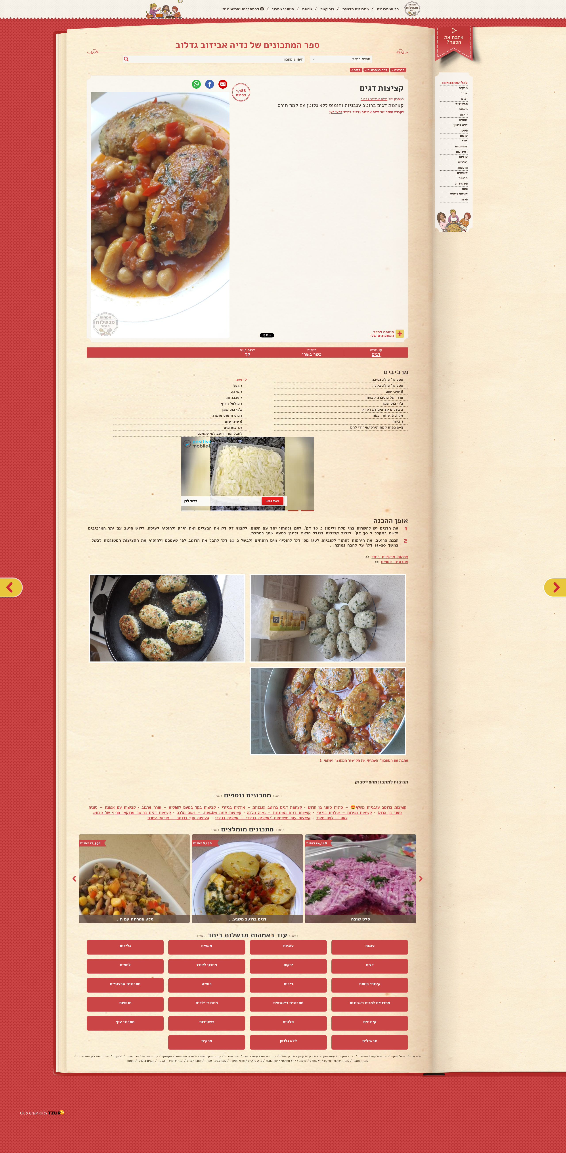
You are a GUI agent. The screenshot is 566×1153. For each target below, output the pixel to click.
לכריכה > (398, 70)
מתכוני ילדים (207, 1002)
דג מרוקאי (287, 1061)
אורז (464, 93)
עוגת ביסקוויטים (210, 1056)
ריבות (288, 983)
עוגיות (463, 157)
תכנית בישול (146, 1061)
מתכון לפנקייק (307, 1056)
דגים (464, 98)
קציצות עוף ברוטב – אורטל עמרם (178, 818)
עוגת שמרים (231, 1056)
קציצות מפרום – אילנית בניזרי (344, 813)
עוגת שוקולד (327, 1056)
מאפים (463, 109)
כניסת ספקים (379, 1056)
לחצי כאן (335, 112)
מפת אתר (415, 1056)
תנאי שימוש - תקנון (170, 1061)
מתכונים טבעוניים (125, 983)
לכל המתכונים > (376, 70)
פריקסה (117, 1056)
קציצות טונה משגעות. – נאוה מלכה (209, 813)
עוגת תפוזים (268, 1056)
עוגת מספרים (150, 1056)
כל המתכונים (388, 9)
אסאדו (130, 1061)
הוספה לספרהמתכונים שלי (382, 334)
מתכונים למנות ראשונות (370, 1002)
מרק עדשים (255, 1061)
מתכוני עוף (125, 1021)
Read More (272, 501)
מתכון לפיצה (287, 1056)
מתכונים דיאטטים (288, 1002)
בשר (465, 141)
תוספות (463, 167)
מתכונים (363, 1056)
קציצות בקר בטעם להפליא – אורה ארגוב (179, 807)
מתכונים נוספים (394, 562)
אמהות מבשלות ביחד (389, 557)
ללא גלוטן (460, 125)
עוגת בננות (102, 1056)
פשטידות (461, 183)
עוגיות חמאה (360, 1061)
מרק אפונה (132, 1056)
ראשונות (462, 151)
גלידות (125, 945)
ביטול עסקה (398, 1056)
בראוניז (301, 1061)
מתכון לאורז (206, 964)
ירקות (464, 114)
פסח (465, 189)
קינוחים (462, 173)
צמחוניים (461, 146)
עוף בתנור (272, 1061)
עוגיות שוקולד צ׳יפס (336, 1061)
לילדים (463, 162)
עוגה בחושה (250, 1056)
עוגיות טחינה (84, 1056)
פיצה (464, 199)
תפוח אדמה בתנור (186, 1056)
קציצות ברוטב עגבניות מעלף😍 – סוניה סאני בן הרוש (357, 807)
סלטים (463, 178)
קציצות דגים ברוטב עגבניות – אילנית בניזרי (262, 807)
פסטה (464, 130)
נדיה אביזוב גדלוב (374, 99)
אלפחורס (315, 1061)
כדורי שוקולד (346, 1056)
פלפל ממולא (237, 1061)
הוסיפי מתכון (283, 9)
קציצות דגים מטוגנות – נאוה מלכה (279, 813)
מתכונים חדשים (355, 9)
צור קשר (327, 9)
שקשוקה (166, 1056)
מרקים (463, 88)
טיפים (307, 9)
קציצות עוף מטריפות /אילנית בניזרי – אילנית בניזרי (262, 818)
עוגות (464, 135)
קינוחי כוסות (459, 194)
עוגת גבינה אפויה (215, 1061)
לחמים (463, 120)
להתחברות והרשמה (243, 9)
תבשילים (461, 104)
